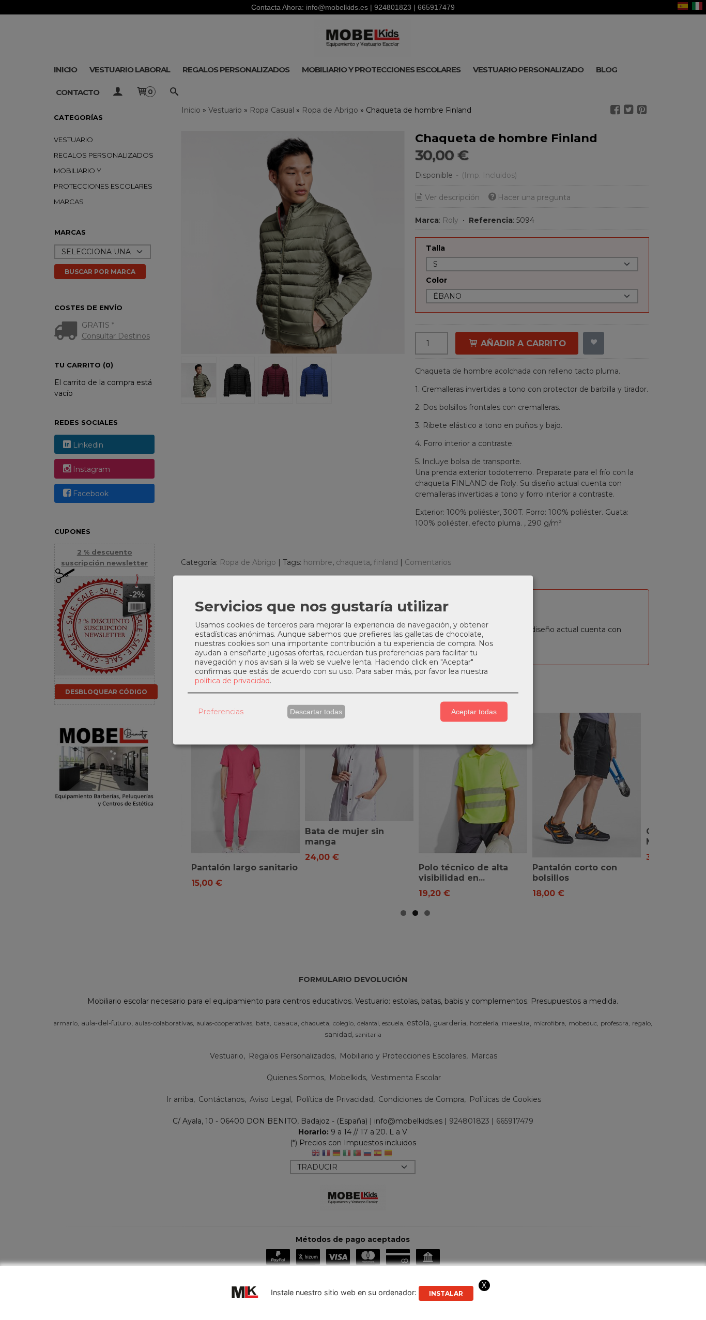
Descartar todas (316, 712)
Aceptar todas (474, 712)
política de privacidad (232, 680)
